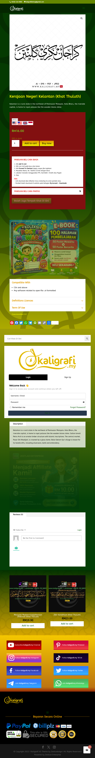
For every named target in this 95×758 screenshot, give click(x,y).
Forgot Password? (78, 407)
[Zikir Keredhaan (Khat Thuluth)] (67, 611)
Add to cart (31, 143)
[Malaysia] (14, 123)
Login (79, 530)
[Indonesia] (30, 123)
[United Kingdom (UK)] (25, 123)
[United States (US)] (20, 123)
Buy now (46, 143)
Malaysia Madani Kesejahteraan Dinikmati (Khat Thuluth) (28, 616)
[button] (81, 18)
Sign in (47, 413)
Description (18, 424)
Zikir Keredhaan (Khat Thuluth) (67, 615)
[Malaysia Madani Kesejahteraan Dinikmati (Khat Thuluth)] (28, 611)
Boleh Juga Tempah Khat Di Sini (31, 200)
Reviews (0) (18, 514)
